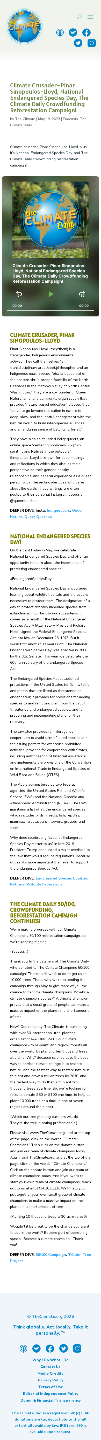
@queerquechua (24, 500)
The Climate (25, 118)
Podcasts (70, 118)
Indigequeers (58, 510)
